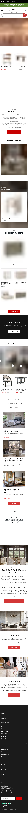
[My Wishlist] (22, 11)
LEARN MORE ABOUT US (14, 601)
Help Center (4, 761)
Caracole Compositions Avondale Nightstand (8, 264)
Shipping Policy (4, 733)
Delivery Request (4, 769)
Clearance (22, 50)
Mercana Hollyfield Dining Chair (6, 66)
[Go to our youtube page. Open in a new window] (10, 791)
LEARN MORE (14, 647)
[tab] (7, 404)
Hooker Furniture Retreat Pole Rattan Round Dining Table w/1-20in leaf (21, 390)
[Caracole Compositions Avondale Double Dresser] (20, 295)
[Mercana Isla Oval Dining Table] (20, 59)
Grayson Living (4, 713)
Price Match (3, 767)
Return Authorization (5, 772)
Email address (5, 798)
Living (8, 1)
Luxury (2, 1)
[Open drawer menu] (2, 10)
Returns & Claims (4, 731)
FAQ (2, 726)
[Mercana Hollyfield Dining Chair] (7, 59)
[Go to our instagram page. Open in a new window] (6, 791)
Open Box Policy (4, 728)
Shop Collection (14, 311)
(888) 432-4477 (7, 785)
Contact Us (3, 774)
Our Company (4, 709)
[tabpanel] (14, 458)
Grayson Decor (4, 718)
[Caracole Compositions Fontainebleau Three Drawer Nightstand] (7, 275)
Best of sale (15, 50)
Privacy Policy (4, 736)
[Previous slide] (2, 382)
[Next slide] (25, 382)
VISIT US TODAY (14, 331)
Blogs (2, 756)
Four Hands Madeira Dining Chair (7, 218)
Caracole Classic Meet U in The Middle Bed (6, 303)
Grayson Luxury (4, 715)
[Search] (25, 15)
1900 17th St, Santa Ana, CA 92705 (7, 788)
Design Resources (5, 743)
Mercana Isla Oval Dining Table (20, 66)
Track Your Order (4, 777)
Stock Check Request (5, 754)
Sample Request (4, 751)
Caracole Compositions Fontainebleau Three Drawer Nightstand (6, 283)
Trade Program (4, 746)
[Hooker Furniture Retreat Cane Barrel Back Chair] (7, 381)
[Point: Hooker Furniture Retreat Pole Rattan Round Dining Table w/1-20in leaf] (21, 366)
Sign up (18, 798)
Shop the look (6, 50)
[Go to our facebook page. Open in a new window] (2, 791)
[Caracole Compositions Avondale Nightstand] (14, 249)
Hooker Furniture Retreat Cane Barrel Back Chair (7, 390)
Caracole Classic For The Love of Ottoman (20, 283)
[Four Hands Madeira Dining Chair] (14, 205)
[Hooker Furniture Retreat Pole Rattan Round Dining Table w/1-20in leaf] (21, 381)
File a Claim (3, 764)
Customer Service (5, 722)
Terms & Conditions (5, 738)
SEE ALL (14, 503)
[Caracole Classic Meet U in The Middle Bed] (7, 295)
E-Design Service (4, 749)
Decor (13, 1)
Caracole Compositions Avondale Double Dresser (20, 303)
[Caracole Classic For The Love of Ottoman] (20, 275)
